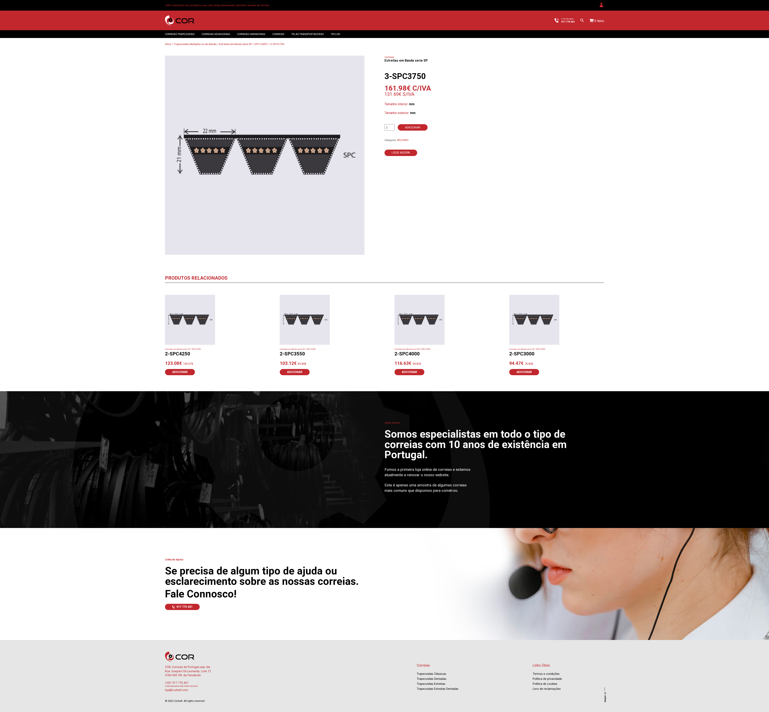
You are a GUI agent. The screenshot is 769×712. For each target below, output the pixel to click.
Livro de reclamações (547, 689)
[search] (582, 20)
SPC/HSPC (261, 44)
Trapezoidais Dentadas (431, 679)
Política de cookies (545, 684)
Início (168, 44)
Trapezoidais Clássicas (431, 674)
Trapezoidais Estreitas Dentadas (437, 689)
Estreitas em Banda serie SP (235, 44)
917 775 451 (184, 607)
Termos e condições (546, 674)
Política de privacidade (547, 679)
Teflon (335, 34)
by (605, 697)
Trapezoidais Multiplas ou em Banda (195, 44)
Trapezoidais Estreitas (431, 684)
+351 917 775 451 (176, 683)
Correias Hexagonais (216, 34)
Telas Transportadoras (307, 34)
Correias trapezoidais (179, 34)
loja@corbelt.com (176, 690)
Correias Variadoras (251, 34)
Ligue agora (401, 152)
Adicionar (412, 127)
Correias (278, 34)
